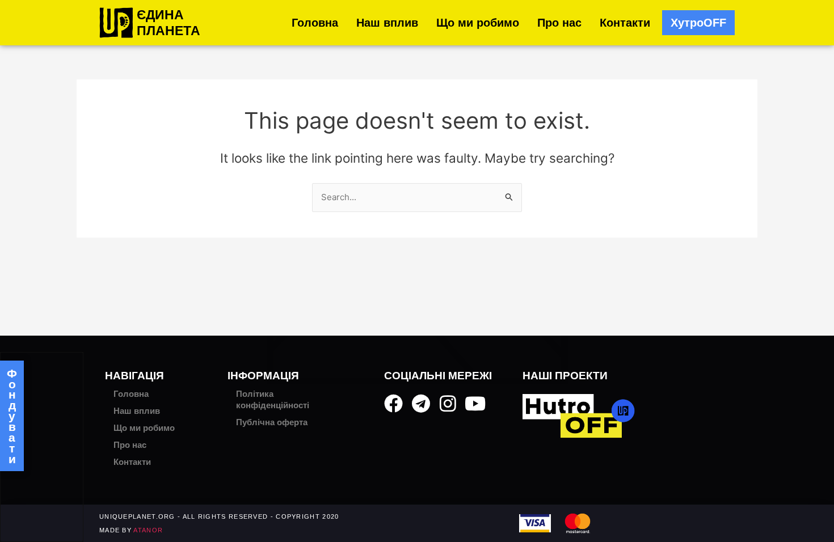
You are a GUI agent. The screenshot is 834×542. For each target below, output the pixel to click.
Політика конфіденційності (272, 399)
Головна (315, 22)
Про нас (559, 22)
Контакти (625, 22)
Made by (131, 530)
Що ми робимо (477, 22)
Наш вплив (387, 22)
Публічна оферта (272, 422)
